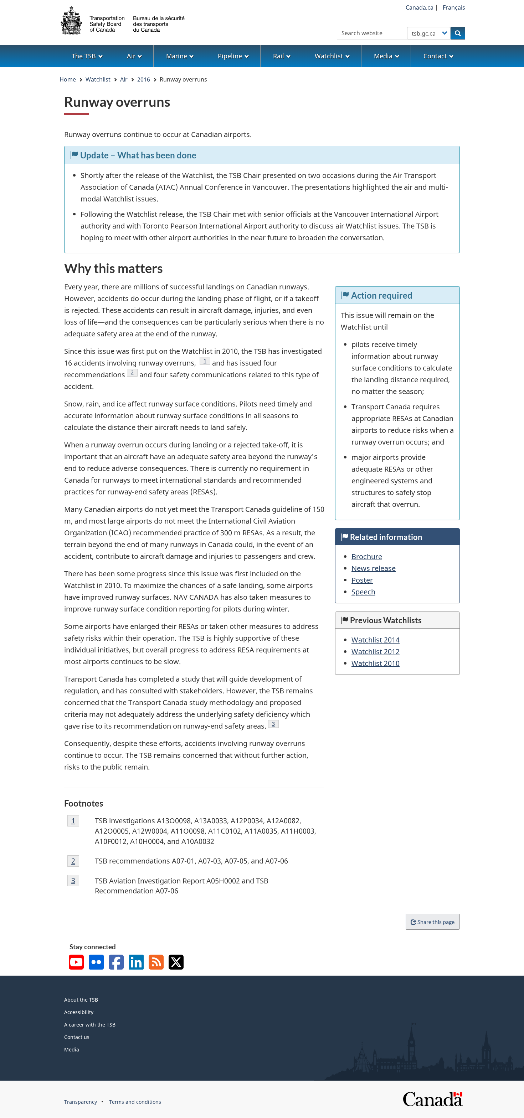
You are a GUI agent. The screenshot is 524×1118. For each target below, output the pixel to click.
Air (124, 79)
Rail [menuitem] (278, 56)
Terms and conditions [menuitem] (135, 1101)
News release (373, 568)
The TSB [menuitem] (84, 56)
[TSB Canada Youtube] (76, 963)
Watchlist (98, 79)
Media (71, 1049)
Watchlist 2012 (375, 651)
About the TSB (81, 999)
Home (68, 79)
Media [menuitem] (383, 56)
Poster (362, 580)
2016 (143, 79)
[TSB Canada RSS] (156, 963)
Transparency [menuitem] (80, 1101)
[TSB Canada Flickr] (96, 963)
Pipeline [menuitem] (230, 56)
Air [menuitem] (131, 56)
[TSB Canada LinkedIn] (136, 963)
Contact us (76, 1037)
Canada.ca (419, 7)
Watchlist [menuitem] (329, 56)
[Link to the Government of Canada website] (433, 1098)
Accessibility (78, 1012)
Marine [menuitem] (176, 56)
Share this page (435, 921)
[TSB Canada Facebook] (116, 963)
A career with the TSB (89, 1024)
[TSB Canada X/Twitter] (176, 963)
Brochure (366, 556)
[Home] (123, 19)
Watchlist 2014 (375, 640)
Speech (363, 592)
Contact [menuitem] (435, 56)
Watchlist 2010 (375, 663)
